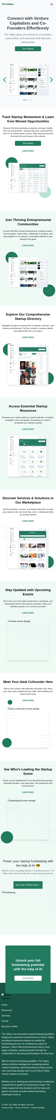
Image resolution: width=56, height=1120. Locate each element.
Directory (6, 1016)
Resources (7, 1010)
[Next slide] (51, 80)
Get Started (28, 49)
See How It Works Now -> (28, 885)
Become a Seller (10, 1026)
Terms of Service (22, 1107)
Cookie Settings (38, 1107)
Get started (28, 143)
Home (4, 1005)
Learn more (28, 151)
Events (5, 1021)
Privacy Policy (7, 1107)
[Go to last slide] (5, 80)
